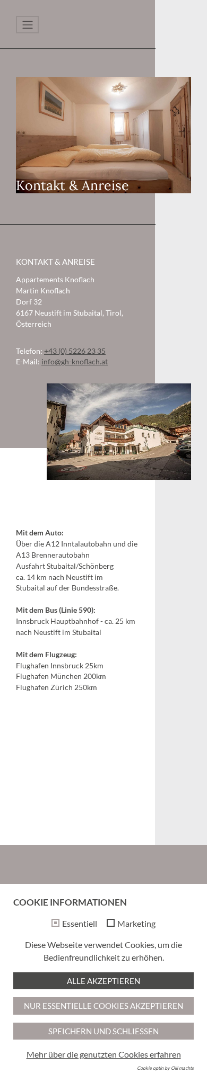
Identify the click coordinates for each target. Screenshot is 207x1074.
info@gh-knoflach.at (74, 361)
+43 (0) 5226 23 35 (75, 350)
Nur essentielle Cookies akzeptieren (103, 1005)
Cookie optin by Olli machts (165, 1068)
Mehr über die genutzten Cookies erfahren (104, 1054)
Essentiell (79, 923)
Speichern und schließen (103, 1031)
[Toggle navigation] (27, 24)
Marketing (136, 923)
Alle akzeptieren (103, 981)
